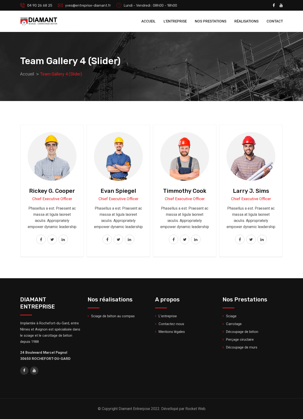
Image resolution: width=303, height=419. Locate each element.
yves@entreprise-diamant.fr (88, 5)
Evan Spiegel (118, 191)
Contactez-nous (171, 324)
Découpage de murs (241, 347)
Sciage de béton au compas (113, 316)
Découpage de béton (242, 332)
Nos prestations (210, 21)
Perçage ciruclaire (240, 339)
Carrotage (234, 324)
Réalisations (246, 21)
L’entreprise (175, 21)
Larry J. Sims (251, 191)
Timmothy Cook (184, 191)
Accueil (148, 21)
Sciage (231, 316)
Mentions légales (172, 332)
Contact (275, 21)
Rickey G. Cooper (52, 191)
